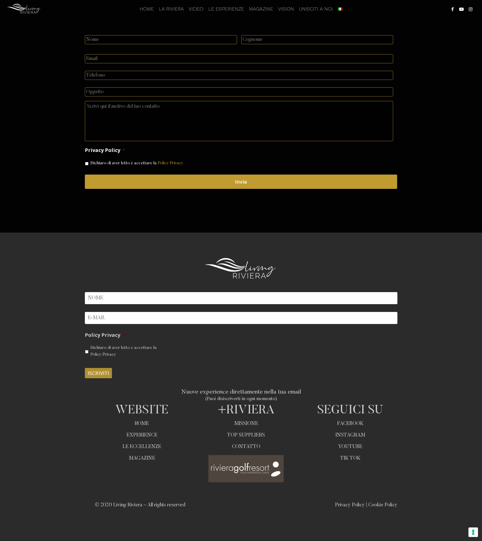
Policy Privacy (170, 163)
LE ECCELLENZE (142, 446)
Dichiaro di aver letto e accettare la (136, 163)
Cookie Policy (382, 505)
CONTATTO (246, 446)
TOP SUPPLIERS (246, 435)
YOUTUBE (350, 446)
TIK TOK (350, 458)
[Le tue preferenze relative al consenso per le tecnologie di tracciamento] (473, 532)
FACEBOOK (350, 423)
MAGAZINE (142, 458)
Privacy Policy (105, 150)
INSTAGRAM (350, 435)
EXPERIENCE (142, 435)
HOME (142, 423)
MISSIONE (246, 423)
